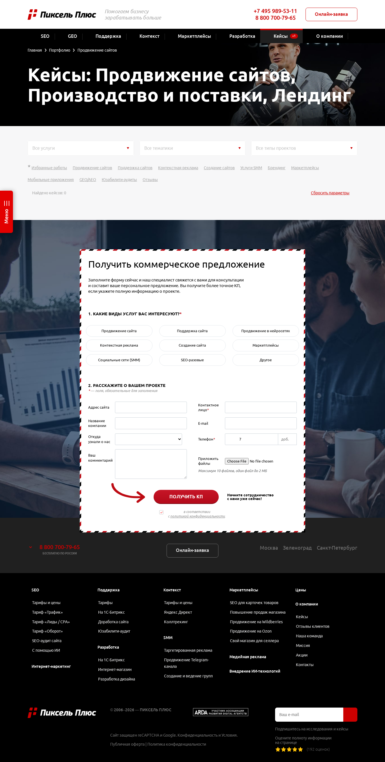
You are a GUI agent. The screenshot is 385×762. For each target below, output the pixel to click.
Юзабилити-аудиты (119, 179)
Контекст (172, 590)
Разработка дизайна (116, 679)
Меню (6, 216)
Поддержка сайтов (135, 168)
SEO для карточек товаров (254, 602)
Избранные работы (49, 168)
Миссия (303, 645)
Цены (300, 590)
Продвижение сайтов (92, 168)
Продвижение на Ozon (251, 631)
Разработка (108, 647)
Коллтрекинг (176, 622)
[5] (300, 749)
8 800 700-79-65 (275, 17)
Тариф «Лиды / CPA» (51, 622)
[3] (289, 749)
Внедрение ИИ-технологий (254, 671)
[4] (295, 749)
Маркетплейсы (305, 168)
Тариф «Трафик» (47, 612)
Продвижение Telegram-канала (186, 663)
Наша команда (309, 636)
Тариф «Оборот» (47, 631)
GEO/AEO (87, 179)
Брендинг (277, 168)
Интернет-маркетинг (51, 666)
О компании (306, 604)
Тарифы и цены (46, 602)
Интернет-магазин (115, 669)
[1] (278, 749)
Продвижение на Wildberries (256, 622)
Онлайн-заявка (331, 14)
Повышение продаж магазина (258, 612)
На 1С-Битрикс (111, 612)
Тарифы (105, 602)
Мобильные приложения (51, 179)
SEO (35, 590)
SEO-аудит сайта (46, 640)
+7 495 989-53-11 (275, 11)
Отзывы (150, 179)
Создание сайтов (219, 168)
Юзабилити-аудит (114, 631)
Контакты (305, 664)
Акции (301, 655)
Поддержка (109, 590)
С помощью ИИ (46, 650)
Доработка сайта (113, 622)
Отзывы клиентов (312, 626)
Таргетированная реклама (188, 650)
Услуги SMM (251, 168)
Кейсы (302, 617)
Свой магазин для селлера (254, 640)
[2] (283, 749)
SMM (167, 637)
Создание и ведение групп (188, 676)
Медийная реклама (247, 657)
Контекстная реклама (178, 168)
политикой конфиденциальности (197, 516)
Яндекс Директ (178, 612)
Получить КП (186, 496)
